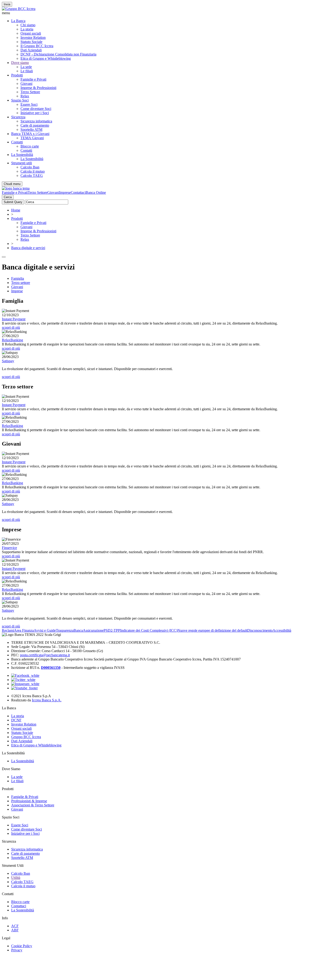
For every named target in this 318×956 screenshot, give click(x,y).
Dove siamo (20, 63)
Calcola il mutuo (32, 171)
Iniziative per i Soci (34, 113)
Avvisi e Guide (45, 630)
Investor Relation (33, 37)
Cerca (8, 197)
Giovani (26, 83)
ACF (15, 926)
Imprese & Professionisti (38, 88)
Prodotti (17, 75)
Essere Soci (28, 104)
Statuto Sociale (31, 42)
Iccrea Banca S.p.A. (46, 700)
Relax (24, 96)
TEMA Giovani (32, 138)
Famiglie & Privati (24, 797)
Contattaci (78, 192)
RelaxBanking (12, 340)
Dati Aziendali (31, 50)
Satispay (8, 361)
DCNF (16, 720)
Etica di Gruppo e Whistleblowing (45, 58)
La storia (26, 29)
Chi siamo (27, 25)
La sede (26, 67)
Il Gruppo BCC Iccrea (36, 46)
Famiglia (17, 278)
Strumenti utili (21, 163)
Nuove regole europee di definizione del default (212, 630)
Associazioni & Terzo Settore (32, 805)
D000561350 (51, 668)
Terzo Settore (30, 92)
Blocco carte (29, 146)
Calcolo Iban (29, 167)
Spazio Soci (20, 100)
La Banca (18, 21)
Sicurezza (18, 117)
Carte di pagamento (34, 125)
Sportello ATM (31, 129)
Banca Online (96, 192)
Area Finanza (24, 630)
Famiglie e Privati (33, 79)
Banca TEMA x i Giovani (30, 134)
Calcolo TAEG (31, 175)
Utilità (15, 878)
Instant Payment (13, 319)
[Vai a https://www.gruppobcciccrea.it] (18, 9)
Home (15, 210)
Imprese (65, 192)
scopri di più (11, 327)
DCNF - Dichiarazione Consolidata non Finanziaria (58, 54)
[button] (159, 13)
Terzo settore (20, 283)
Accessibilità (282, 630)
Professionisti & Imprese (29, 801)
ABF (15, 930)
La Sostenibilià (22, 155)
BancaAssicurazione (89, 630)
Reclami (8, 630)
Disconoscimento (260, 630)
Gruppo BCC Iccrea (26, 737)
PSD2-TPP (112, 630)
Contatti (17, 142)
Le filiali (26, 71)
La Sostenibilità (31, 159)
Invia (7, 4)
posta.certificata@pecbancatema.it (45, 655)
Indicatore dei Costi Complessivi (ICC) (148, 630)
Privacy (16, 950)
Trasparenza (65, 630)
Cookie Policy (21, 946)
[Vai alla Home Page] (16, 188)
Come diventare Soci (35, 109)
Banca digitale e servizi (28, 248)
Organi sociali (30, 33)
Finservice (9, 548)
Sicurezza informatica (36, 121)
